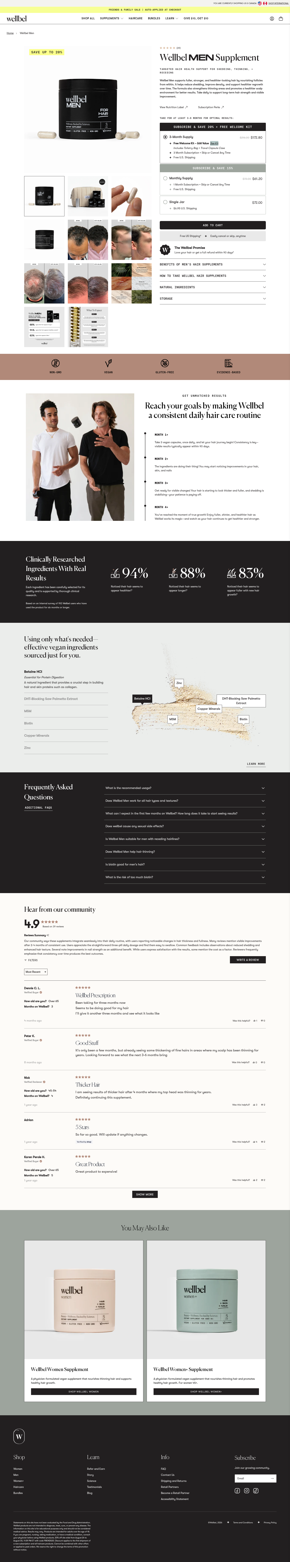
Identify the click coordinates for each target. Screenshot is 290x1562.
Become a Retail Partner (175, 1493)
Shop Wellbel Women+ (206, 1391)
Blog (89, 1493)
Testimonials (94, 1487)
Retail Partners (170, 1487)
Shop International (279, 3)
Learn (169, 18)
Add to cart (213, 225)
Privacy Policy (270, 1522)
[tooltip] (47, 935)
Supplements (109, 18)
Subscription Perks (209, 107)
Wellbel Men (27, 33)
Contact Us (167, 1474)
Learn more (256, 763)
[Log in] (272, 18)
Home (10, 33)
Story (90, 1474)
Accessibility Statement (175, 1499)
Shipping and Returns (173, 1481)
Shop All (88, 18)
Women (17, 1468)
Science (91, 1481)
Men (15, 1474)
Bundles (154, 18)
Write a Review (251, 960)
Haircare (135, 18)
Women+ (18, 1481)
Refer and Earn (96, 1468)
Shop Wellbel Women (84, 1391)
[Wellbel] (70, 18)
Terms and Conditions (243, 1522)
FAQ (163, 1468)
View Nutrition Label (172, 107)
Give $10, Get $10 (196, 18)
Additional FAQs (38, 807)
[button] (170, 48)
